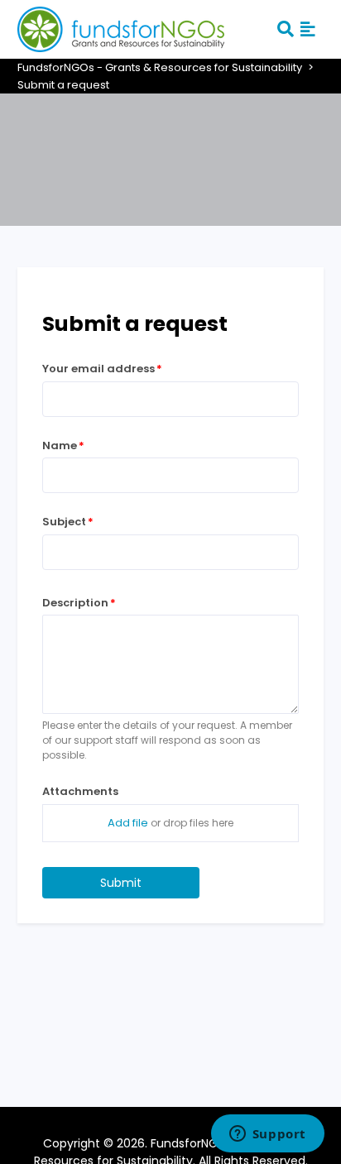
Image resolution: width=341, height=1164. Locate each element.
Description (75, 603)
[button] (307, 29)
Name (59, 445)
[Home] (120, 28)
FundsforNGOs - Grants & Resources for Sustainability (159, 67)
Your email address (98, 368)
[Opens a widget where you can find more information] (267, 1135)
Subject (64, 521)
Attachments (80, 791)
